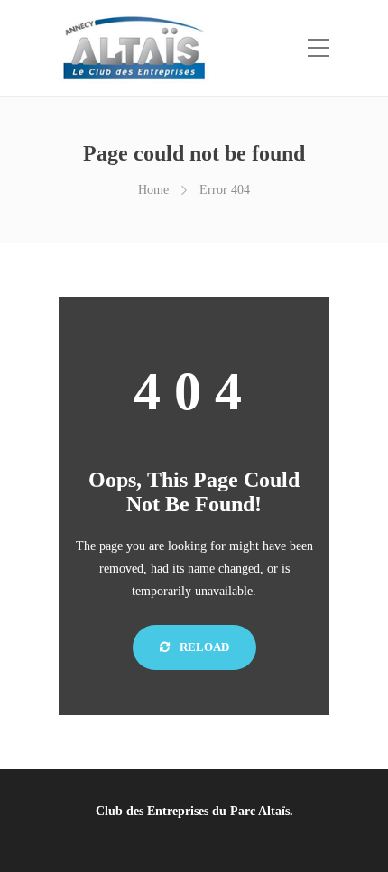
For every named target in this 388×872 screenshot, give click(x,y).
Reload (203, 647)
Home (153, 190)
